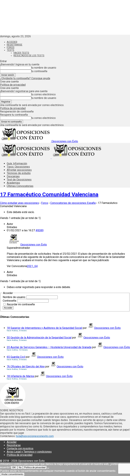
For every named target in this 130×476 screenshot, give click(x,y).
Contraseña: (10, 300)
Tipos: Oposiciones (18, 166)
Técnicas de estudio (19, 173)
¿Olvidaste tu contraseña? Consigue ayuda (25, 78)
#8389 (40, 230)
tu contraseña (39, 71)
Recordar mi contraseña (21, 304)
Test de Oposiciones (19, 179)
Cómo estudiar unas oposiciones (19, 203)
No (20, 467)
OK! (14, 467)
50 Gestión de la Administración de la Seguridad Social (39, 337)
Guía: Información (17, 163)
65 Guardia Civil (16, 356)
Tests (10, 50)
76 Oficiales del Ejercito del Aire (26, 366)
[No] (48, 468)
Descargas (13, 176)
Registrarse (14, 44)
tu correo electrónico (43, 94)
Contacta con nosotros (20, 448)
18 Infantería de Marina (20, 376)
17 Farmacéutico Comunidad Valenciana (49, 194)
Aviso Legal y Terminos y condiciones (29, 451)
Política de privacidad (13, 84)
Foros (10, 47)
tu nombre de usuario (43, 67)
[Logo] (25, 157)
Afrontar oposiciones (19, 170)
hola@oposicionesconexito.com (35, 436)
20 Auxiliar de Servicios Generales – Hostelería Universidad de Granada (49, 347)
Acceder (12, 42)
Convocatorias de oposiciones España (73, 203)
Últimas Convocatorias (20, 186)
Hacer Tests (21, 52)
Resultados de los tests (29, 55)
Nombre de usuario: (14, 297)
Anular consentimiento (12, 474)
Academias (13, 182)
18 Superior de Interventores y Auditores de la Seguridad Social (44, 328)
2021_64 (32, 266)
